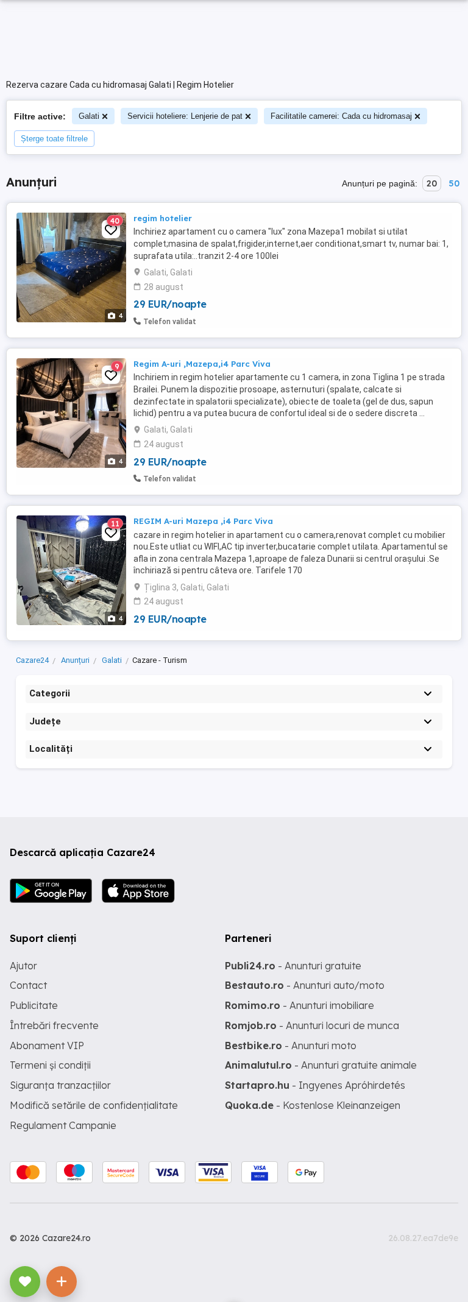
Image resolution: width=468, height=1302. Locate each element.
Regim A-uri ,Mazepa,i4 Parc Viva (202, 364)
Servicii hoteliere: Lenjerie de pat (185, 116)
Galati (89, 116)
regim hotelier (162, 218)
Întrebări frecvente (54, 1025)
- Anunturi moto (290, 1045)
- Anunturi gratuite (293, 966)
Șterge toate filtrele (54, 138)
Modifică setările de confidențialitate (94, 1105)
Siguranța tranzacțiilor (60, 1085)
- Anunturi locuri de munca (312, 1025)
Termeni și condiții (50, 1065)
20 (432, 183)
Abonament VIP (47, 1045)
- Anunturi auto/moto (305, 985)
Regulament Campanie (63, 1125)
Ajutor (23, 966)
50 (453, 183)
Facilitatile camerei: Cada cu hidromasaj (341, 116)
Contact (28, 985)
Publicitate (34, 1005)
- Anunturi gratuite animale (321, 1065)
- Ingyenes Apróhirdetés (315, 1085)
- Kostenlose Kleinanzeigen (312, 1105)
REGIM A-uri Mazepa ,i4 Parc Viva (203, 521)
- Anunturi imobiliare (299, 1005)
